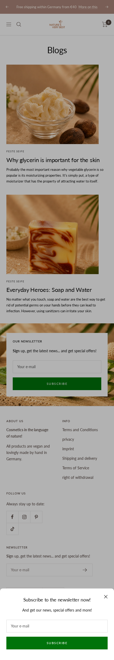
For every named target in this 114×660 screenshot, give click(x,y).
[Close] (106, 597)
